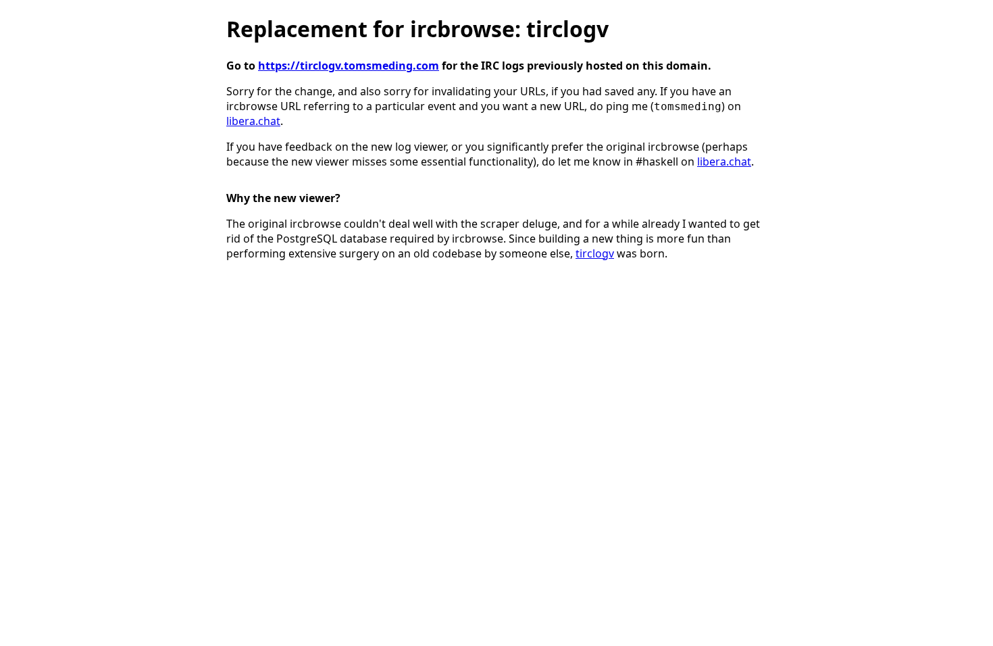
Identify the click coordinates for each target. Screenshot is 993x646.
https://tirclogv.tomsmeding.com (348, 65)
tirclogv (595, 253)
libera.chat (253, 121)
